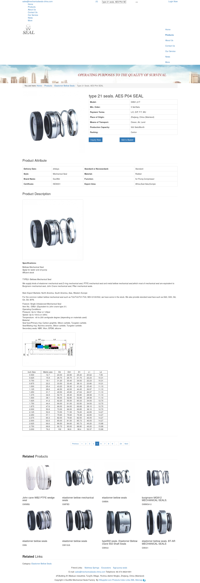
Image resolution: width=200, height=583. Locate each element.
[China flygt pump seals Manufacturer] (28, 29)
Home (30, 4)
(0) (97, 1)
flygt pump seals (120, 567)
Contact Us (32, 12)
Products (32, 6)
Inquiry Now (95, 139)
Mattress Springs (92, 567)
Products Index (118, 580)
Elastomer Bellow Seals (64, 85)
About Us (32, 9)
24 (121, 443)
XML (133, 580)
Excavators (106, 567)
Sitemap (139, 580)
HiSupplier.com (105, 580)
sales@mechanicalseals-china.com (37, 1)
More (30, 20)
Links (128, 580)
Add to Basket (127, 139)
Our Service (33, 15)
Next (126, 443)
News (30, 17)
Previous (75, 443)
